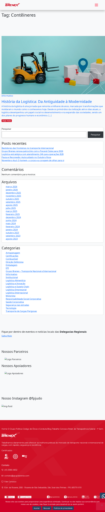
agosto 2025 (12, 205)
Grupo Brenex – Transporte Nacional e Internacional (31, 271)
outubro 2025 (12, 199)
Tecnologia (11, 308)
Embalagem (11, 265)
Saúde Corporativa (15, 302)
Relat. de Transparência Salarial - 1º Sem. (85, 429)
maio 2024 (11, 223)
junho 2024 (11, 220)
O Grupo (11, 429)
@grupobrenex (55, 497)
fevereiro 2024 (13, 226)
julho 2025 (11, 208)
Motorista (10, 295)
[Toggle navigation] (96, 5)
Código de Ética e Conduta (35, 429)
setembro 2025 (13, 202)
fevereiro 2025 (13, 214)
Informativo (11, 274)
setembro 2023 (13, 235)
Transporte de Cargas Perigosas (21, 311)
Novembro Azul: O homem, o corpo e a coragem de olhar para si (33, 160)
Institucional (12, 277)
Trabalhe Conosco (60, 429)
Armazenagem (13, 252)
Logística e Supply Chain (17, 286)
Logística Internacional (17, 292)
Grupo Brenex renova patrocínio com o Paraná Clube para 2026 (32, 151)
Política (19, 429)
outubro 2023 (12, 232)
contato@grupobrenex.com (16, 476)
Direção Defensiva (14, 262)
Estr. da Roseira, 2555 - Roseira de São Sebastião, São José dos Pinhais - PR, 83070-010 (43, 487)
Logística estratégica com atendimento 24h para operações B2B (33, 154)
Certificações (12, 255)
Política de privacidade (63, 508)
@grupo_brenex (72, 497)
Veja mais (6, 121)
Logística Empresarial (16, 289)
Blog (49, 429)
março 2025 (11, 211)
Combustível (12, 259)
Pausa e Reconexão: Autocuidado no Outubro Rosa (26, 157)
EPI (7, 268)
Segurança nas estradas (17, 305)
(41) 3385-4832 (10, 470)
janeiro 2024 (12, 229)
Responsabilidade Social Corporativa (23, 298)
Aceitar (37, 508)
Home (4, 429)
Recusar (47, 508)
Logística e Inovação (15, 283)
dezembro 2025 (13, 192)
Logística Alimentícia (15, 280)
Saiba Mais (7, 335)
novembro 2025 (13, 195)
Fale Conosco (10, 482)
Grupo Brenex (87, 497)
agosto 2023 (12, 238)
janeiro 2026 (12, 189)
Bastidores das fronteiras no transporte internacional (28, 148)
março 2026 (11, 186)
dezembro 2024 (13, 217)
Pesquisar (6, 128)
